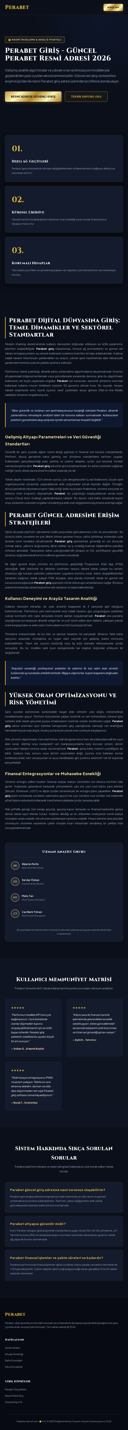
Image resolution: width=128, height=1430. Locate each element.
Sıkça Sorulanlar (14, 1366)
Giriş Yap (113, 7)
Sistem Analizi (12, 1347)
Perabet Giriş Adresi (15, 1389)
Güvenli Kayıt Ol (13, 1402)
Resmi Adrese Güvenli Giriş (33, 96)
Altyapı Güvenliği (14, 1354)
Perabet (17, 7)
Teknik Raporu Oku (86, 96)
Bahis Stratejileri (13, 1360)
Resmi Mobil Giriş (14, 1395)
